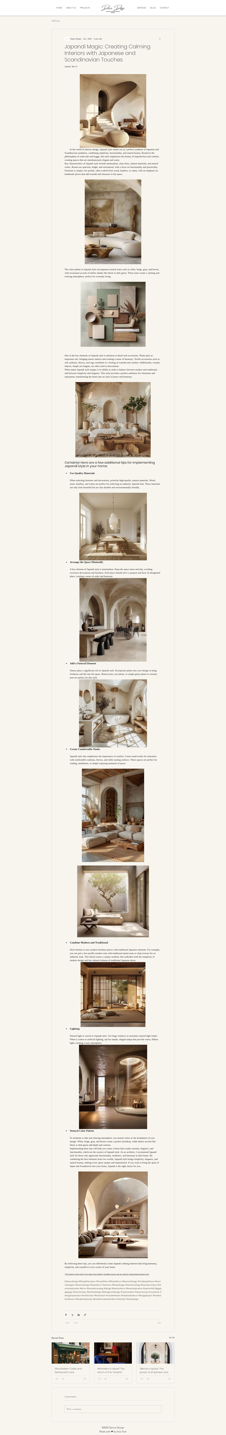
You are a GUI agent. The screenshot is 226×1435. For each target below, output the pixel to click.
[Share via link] (85, 1315)
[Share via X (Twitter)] (72, 1315)
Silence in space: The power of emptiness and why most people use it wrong (154, 1370)
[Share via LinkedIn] (78, 1315)
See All (171, 1338)
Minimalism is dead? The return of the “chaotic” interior (111, 1370)
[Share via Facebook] (66, 1315)
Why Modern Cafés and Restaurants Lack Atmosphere (68, 1370)
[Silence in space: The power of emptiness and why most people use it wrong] (155, 1353)
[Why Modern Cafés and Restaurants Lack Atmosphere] (70, 1353)
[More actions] (159, 38)
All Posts (56, 20)
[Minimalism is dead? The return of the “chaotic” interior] (113, 1353)
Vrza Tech (122, 1431)
